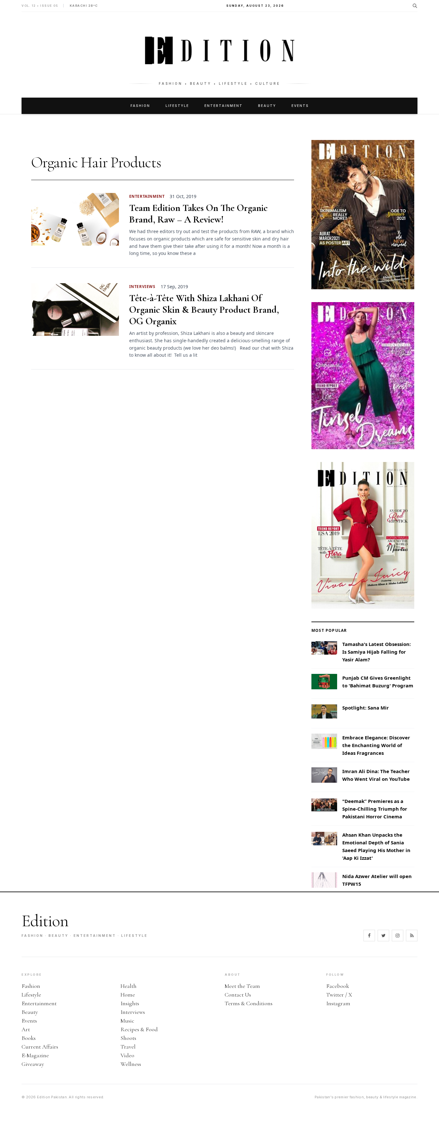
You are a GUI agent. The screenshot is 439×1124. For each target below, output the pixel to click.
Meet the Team (242, 985)
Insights (130, 1003)
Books (29, 1037)
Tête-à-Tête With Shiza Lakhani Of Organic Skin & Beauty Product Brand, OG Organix (204, 309)
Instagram (338, 1003)
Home (128, 994)
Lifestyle (177, 106)
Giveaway (33, 1063)
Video (127, 1055)
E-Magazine (35, 1055)
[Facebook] (369, 935)
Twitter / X (339, 994)
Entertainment (223, 106)
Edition (45, 921)
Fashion (140, 106)
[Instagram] (397, 935)
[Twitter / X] (383, 935)
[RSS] (411, 935)
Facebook (337, 985)
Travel (128, 1046)
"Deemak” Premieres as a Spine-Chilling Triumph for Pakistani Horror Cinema (374, 809)
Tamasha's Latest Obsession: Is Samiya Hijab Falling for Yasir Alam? (376, 652)
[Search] (414, 5)
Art (26, 1029)
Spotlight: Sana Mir (365, 707)
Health (129, 985)
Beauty (267, 106)
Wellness (131, 1063)
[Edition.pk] (219, 50)
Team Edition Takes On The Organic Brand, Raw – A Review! (198, 213)
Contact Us (238, 994)
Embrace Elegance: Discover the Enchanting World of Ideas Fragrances (376, 745)
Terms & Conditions (249, 1003)
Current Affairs (40, 1046)
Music (127, 1020)
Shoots (128, 1037)
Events (300, 106)
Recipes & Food (139, 1029)
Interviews (133, 1011)
